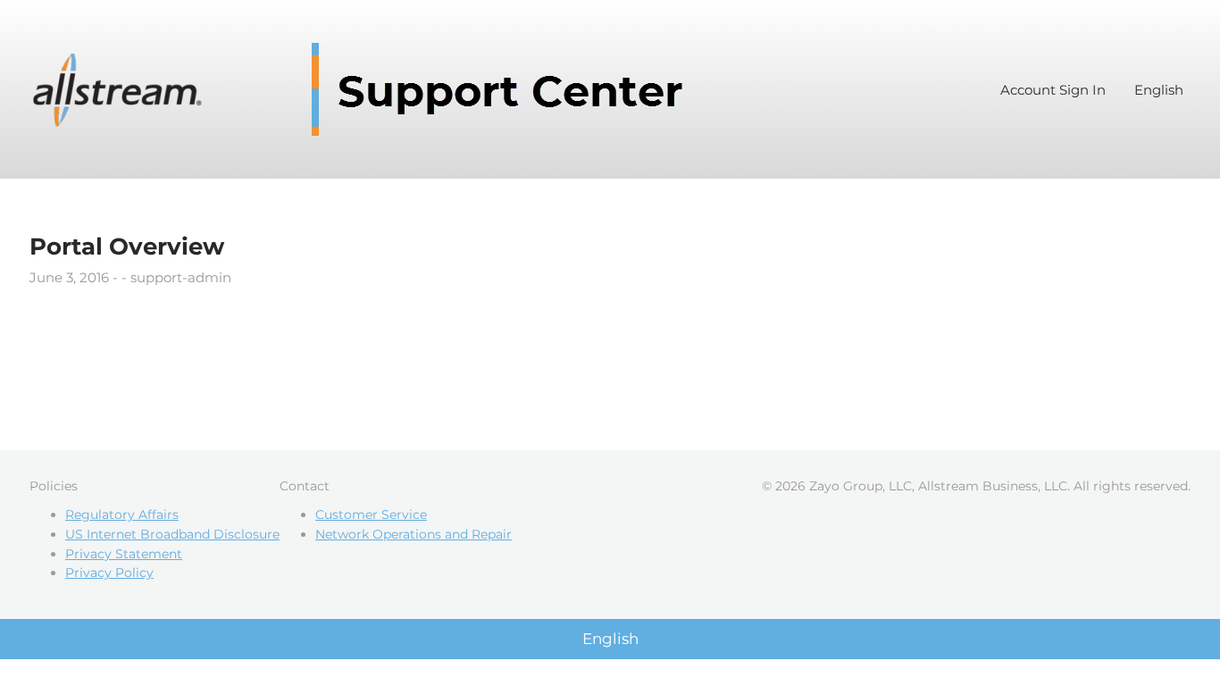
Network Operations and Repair (413, 534)
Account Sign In (1053, 89)
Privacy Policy (109, 573)
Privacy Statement (123, 554)
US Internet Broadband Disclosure (172, 534)
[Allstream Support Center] (364, 89)
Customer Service (371, 514)
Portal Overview (126, 246)
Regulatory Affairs (122, 514)
